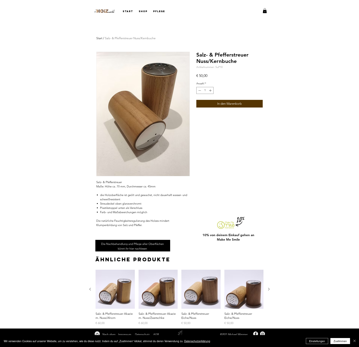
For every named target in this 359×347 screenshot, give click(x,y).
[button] (265, 10)
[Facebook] (255, 334)
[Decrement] (199, 90)
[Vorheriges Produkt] (90, 289)
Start (99, 38)
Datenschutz (142, 334)
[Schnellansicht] (115, 289)
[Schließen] (354, 341)
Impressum (124, 334)
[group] (179, 298)
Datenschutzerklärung (197, 341)
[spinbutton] (205, 90)
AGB (156, 334)
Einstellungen (317, 341)
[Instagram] (262, 334)
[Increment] (210, 90)
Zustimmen (340, 341)
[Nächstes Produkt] (269, 289)
